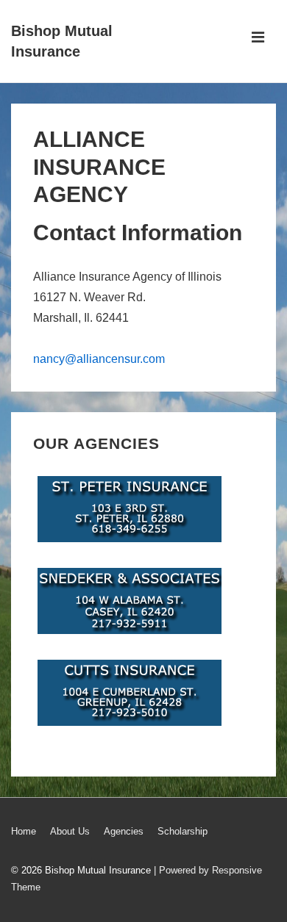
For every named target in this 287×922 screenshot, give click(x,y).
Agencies (124, 831)
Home (23, 831)
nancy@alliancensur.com (99, 359)
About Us (70, 831)
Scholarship (182, 831)
